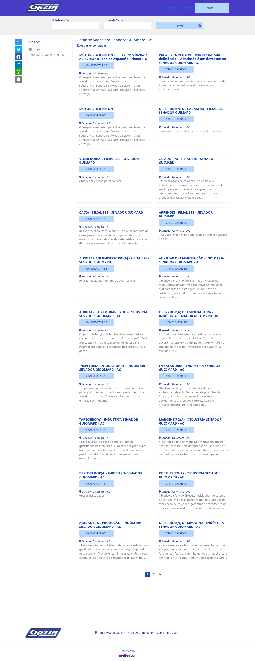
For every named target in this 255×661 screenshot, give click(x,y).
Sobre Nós (171, 8)
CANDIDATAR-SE (96, 65)
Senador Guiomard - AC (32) (47, 55)
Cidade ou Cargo (62, 20)
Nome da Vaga (113, 20)
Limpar (37, 49)
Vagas (187, 8)
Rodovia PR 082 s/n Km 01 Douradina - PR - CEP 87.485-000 (138, 633)
